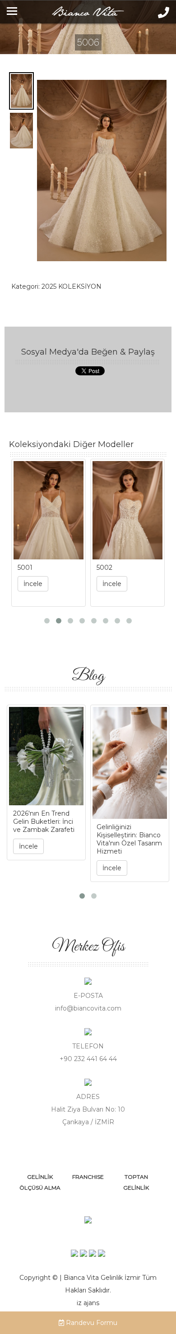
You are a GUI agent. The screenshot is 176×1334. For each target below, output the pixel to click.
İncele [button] (32, 584)
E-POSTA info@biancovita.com (88, 1002)
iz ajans (88, 1303)
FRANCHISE (88, 1176)
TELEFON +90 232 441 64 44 (88, 1052)
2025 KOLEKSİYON (72, 286)
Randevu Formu (90, 1323)
